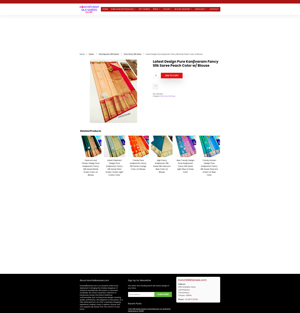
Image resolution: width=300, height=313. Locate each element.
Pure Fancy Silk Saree (132, 54)
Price (155, 9)
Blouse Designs (182, 9)
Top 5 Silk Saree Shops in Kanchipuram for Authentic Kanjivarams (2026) (149, 310)
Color (166, 9)
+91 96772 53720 (191, 299)
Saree (91, 54)
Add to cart (171, 75)
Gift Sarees (144, 9)
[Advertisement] (150, 32)
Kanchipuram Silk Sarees (109, 54)
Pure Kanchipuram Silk (122, 9)
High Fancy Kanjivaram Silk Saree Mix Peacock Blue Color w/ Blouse (162, 166)
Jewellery (200, 9)
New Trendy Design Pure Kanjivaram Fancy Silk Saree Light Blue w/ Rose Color (185, 166)
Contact (214, 9)
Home (105, 9)
